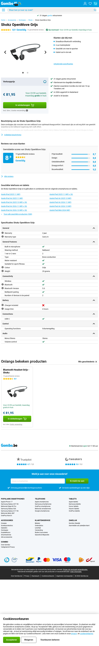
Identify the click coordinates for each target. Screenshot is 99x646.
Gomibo (4, 542)
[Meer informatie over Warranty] (3, 233)
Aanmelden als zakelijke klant (79, 525)
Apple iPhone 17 (7, 502)
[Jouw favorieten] (90, 4)
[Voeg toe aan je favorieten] (44, 81)
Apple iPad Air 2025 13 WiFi (60, 198)
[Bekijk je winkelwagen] (95, 4)
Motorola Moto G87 (8, 513)
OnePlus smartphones (42, 506)
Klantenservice (42, 520)
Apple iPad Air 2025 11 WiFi (12, 198)
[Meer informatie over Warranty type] (3, 237)
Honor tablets (73, 506)
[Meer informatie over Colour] (3, 267)
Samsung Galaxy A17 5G (9, 511)
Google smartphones (42, 511)
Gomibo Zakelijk (74, 523)
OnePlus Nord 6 (6, 515)
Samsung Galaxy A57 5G (9, 504)
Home (3, 20)
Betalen (37, 523)
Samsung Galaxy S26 (8, 509)
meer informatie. (76, 572)
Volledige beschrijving (12, 135)
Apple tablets (73, 502)
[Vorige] (5, 52)
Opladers (4, 528)
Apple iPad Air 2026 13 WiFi (60, 206)
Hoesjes (4, 523)
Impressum (35, 576)
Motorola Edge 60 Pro (8, 506)
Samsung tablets (75, 504)
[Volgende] (45, 52)
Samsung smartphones (43, 504)
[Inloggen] (85, 4)
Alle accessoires (6, 537)
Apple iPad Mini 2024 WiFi (60, 210)
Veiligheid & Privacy (8, 547)
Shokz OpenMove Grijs (43, 20)
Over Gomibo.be (16, 576)
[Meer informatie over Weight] (3, 271)
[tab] (23, 72)
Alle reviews (8, 176)
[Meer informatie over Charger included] (3, 305)
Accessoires (12, 20)
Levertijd (38, 528)
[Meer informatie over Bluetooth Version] (3, 288)
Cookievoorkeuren (48, 576)
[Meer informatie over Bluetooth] (3, 284)
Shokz (30, 20)
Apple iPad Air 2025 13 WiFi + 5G (14, 202)
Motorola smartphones (43, 509)
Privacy (26, 576)
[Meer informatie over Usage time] (3, 309)
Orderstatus (39, 525)
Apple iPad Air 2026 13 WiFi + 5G (14, 210)
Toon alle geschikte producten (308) (18, 214)
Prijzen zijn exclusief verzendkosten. (75, 569)
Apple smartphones (42, 502)
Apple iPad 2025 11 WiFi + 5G (61, 194)
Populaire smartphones (12, 499)
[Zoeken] (95, 10)
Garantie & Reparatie (42, 535)
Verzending (39, 530)
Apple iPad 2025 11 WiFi (10, 194)
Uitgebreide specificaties (63, 64)
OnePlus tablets (74, 511)
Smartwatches (6, 535)
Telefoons (40, 499)
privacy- (74, 634)
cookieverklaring (86, 634)
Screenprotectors (7, 525)
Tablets (73, 499)
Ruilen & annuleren (41, 532)
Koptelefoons (5, 532)
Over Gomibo (5, 545)
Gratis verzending (16, 424)
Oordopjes (22, 20)
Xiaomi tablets (74, 509)
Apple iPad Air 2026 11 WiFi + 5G (14, 206)
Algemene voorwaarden (64, 576)
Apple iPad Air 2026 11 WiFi (60, 202)
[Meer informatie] (27, 110)
